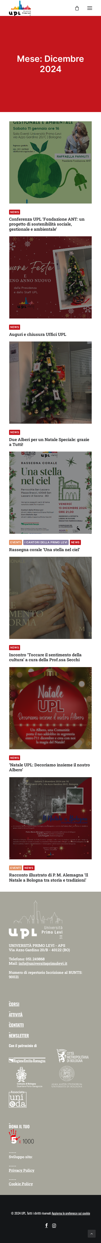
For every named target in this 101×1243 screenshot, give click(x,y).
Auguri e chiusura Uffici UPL (37, 334)
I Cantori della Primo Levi (46, 542)
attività (16, 1015)
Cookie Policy (21, 1183)
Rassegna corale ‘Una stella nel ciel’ (44, 549)
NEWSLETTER (19, 1035)
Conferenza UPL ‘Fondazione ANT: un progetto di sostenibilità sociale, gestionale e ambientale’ (47, 224)
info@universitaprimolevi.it (43, 963)
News (14, 212)
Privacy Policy (21, 1170)
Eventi (15, 542)
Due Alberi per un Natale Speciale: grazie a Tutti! (49, 442)
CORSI (14, 1004)
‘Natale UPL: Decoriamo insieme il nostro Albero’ (49, 767)
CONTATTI (16, 1025)
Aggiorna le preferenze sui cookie (71, 1213)
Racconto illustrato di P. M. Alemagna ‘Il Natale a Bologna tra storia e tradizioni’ (48, 877)
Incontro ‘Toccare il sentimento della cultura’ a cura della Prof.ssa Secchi (45, 657)
